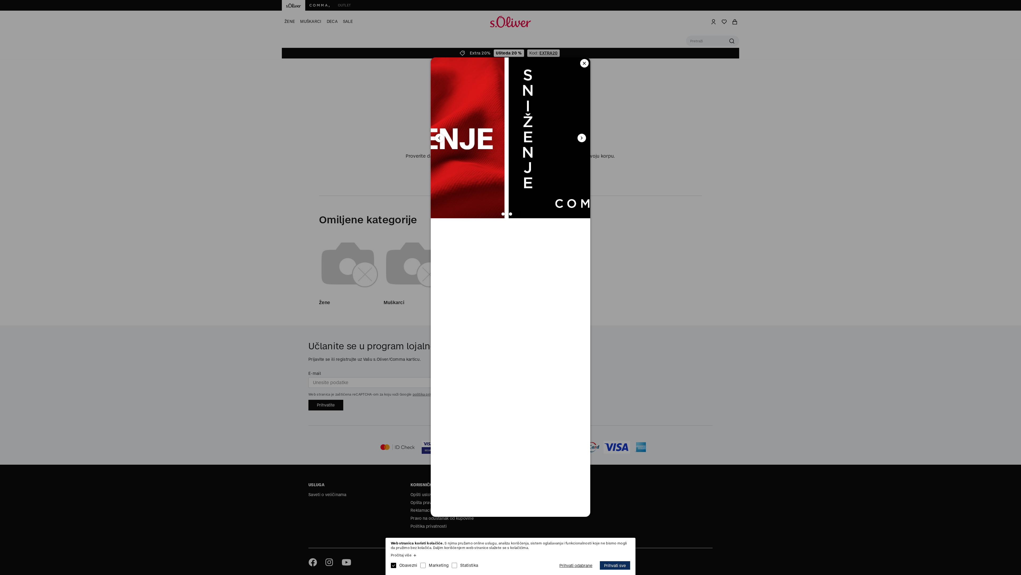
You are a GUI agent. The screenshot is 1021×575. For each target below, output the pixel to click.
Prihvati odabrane (575, 565)
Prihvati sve (615, 565)
